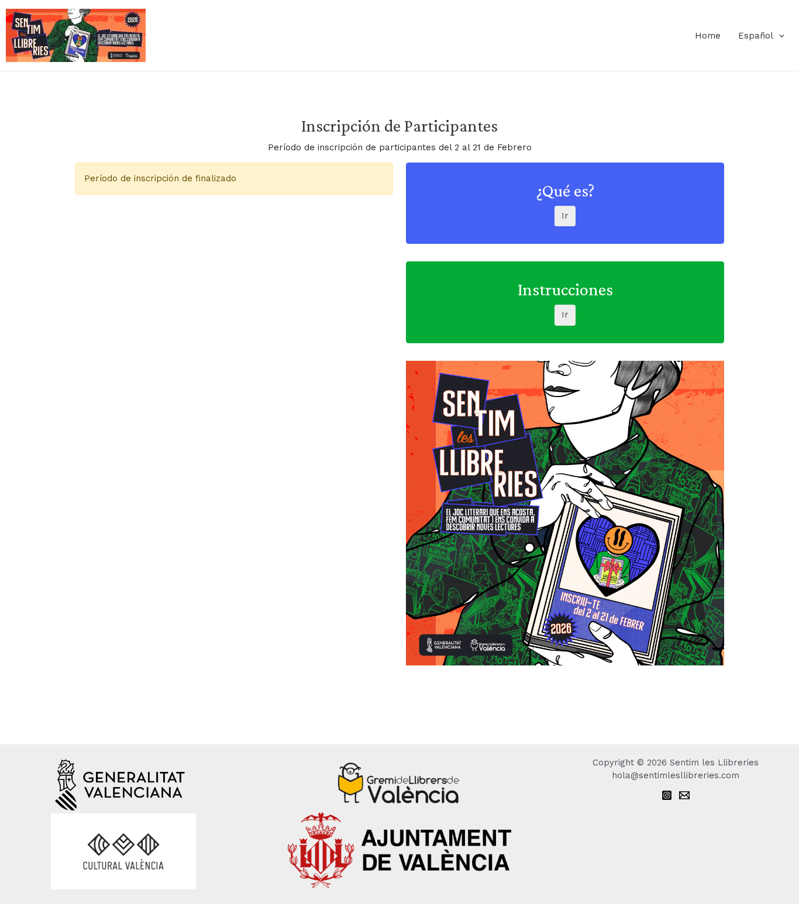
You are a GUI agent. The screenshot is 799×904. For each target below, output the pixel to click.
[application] (778, 35)
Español (755, 35)
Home (708, 35)
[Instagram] (667, 795)
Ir (565, 216)
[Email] (684, 795)
